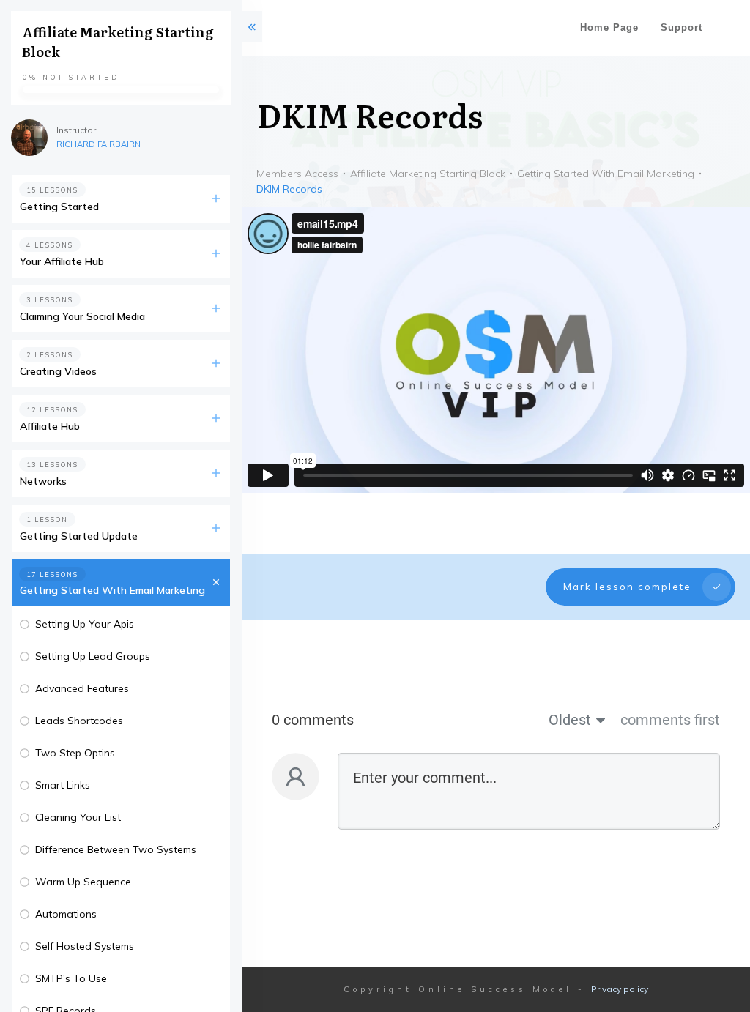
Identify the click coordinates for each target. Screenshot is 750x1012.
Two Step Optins (75, 752)
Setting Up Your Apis (84, 623)
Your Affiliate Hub (62, 261)
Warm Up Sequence (83, 881)
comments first (670, 720)
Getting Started (59, 206)
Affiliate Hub (50, 426)
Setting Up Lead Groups (92, 656)
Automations (66, 913)
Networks (43, 481)
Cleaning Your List (78, 817)
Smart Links (62, 785)
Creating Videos (58, 371)
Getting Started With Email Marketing (112, 590)
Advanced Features (82, 688)
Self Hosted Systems (84, 946)
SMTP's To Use (71, 978)
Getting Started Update (79, 536)
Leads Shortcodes (79, 720)
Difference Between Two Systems (115, 849)
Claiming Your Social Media (82, 316)
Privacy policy (619, 988)
